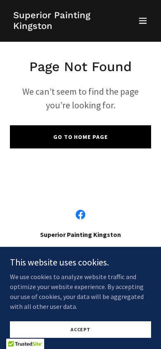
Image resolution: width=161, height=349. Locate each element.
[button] (143, 20)
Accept (80, 329)
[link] (59, 26)
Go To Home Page (80, 137)
